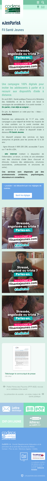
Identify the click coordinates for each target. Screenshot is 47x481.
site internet (11, 153)
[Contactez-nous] (42, 7)
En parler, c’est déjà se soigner (15, 107)
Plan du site (13, 449)
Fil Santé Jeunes (16, 132)
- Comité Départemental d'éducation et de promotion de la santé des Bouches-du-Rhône (21, 445)
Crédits (34, 449)
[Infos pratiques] (38, 7)
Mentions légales (25, 449)
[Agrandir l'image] (23, 55)
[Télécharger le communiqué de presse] (22, 357)
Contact (4, 449)
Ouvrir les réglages (23, 195)
